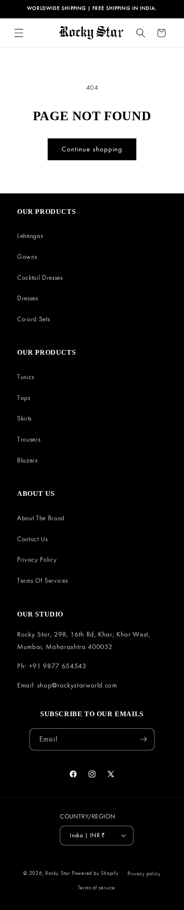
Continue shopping (92, 149)
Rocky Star (57, 873)
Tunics (25, 377)
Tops (23, 398)
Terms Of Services (42, 580)
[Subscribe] (143, 739)
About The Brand (41, 518)
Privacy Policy (36, 559)
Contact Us (32, 539)
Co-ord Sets (33, 319)
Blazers (27, 460)
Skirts (24, 418)
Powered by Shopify (95, 873)
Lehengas (30, 235)
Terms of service (96, 887)
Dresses (27, 298)
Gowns (27, 256)
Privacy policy (144, 873)
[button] (19, 33)
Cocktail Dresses (40, 277)
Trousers (28, 439)
